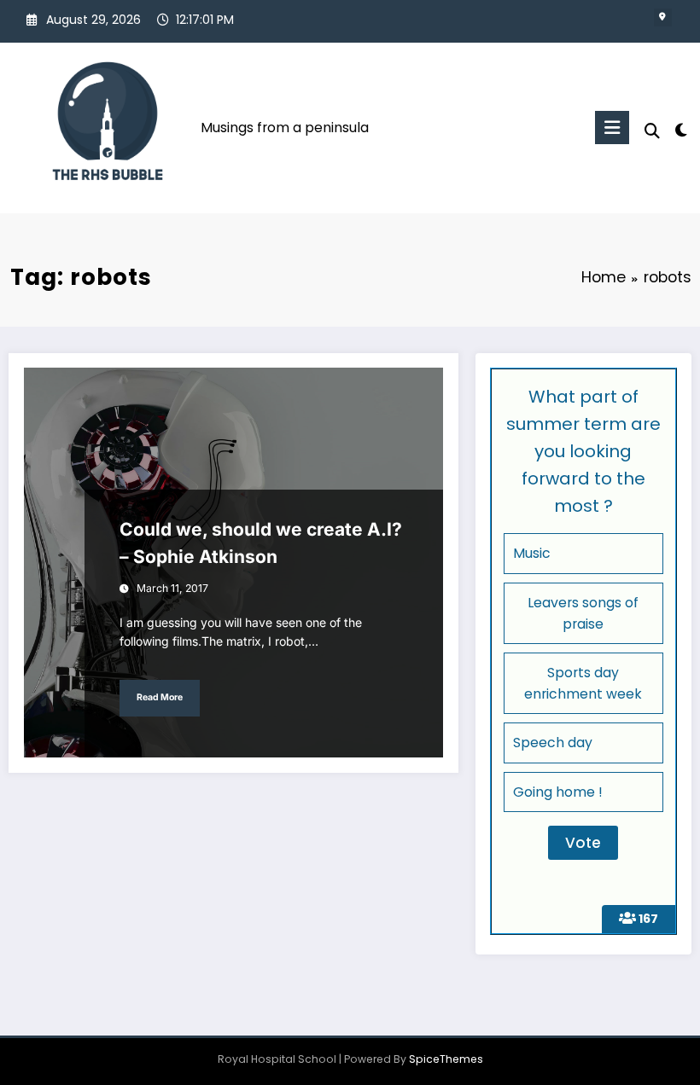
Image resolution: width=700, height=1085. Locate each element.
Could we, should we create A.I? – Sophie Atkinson (261, 543)
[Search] (652, 131)
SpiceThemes (446, 1059)
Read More (160, 697)
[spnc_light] (680, 130)
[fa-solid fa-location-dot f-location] (663, 17)
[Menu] (612, 127)
